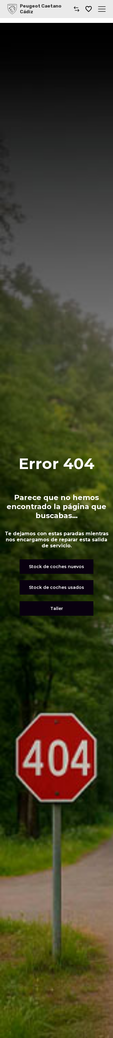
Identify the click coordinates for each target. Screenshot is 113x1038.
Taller (56, 608)
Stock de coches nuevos (56, 566)
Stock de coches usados (56, 587)
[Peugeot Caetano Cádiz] (12, 9)
